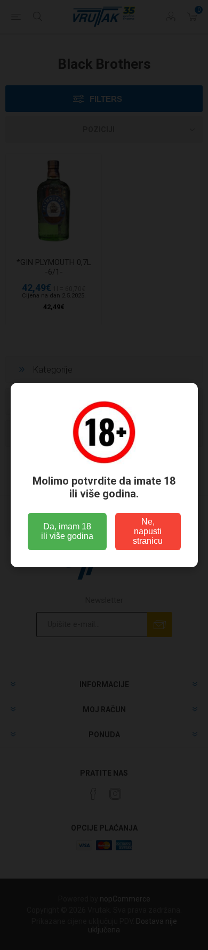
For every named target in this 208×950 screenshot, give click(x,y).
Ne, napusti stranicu (148, 531)
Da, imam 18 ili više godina (67, 531)
